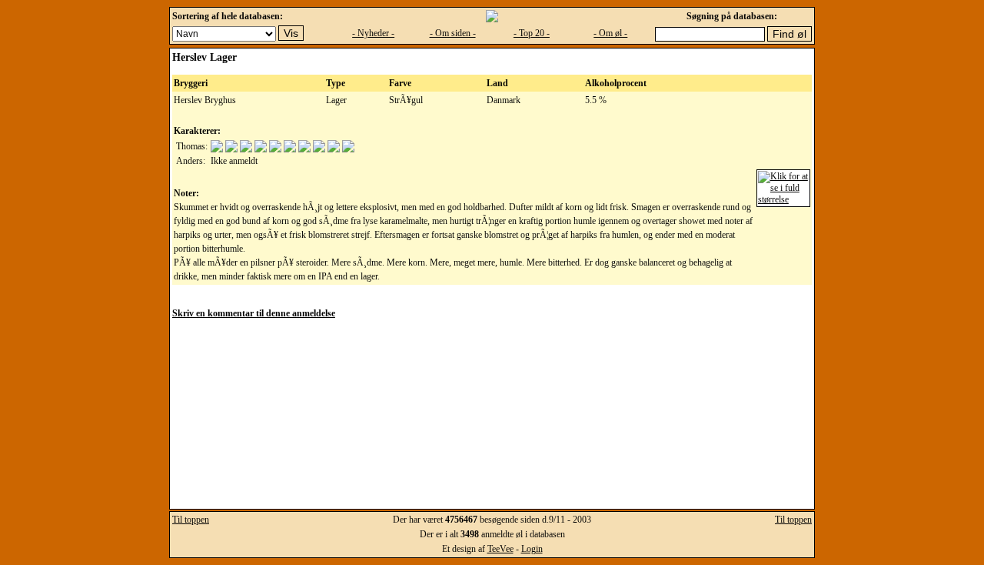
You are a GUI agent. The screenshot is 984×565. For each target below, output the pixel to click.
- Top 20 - (532, 33)
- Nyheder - (373, 33)
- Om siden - (453, 33)
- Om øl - (610, 33)
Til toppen (190, 519)
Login (532, 548)
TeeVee (500, 548)
